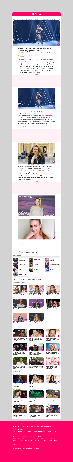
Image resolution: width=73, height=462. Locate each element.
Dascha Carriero (22, 59)
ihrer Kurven (48, 115)
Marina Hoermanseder (35, 70)
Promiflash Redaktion (30, 52)
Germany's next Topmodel (41, 59)
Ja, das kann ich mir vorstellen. (28, 248)
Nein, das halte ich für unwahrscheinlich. (30, 252)
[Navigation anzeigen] (14, 14)
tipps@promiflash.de (36, 279)
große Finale (24, 63)
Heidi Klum (47, 64)
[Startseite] (36, 14)
